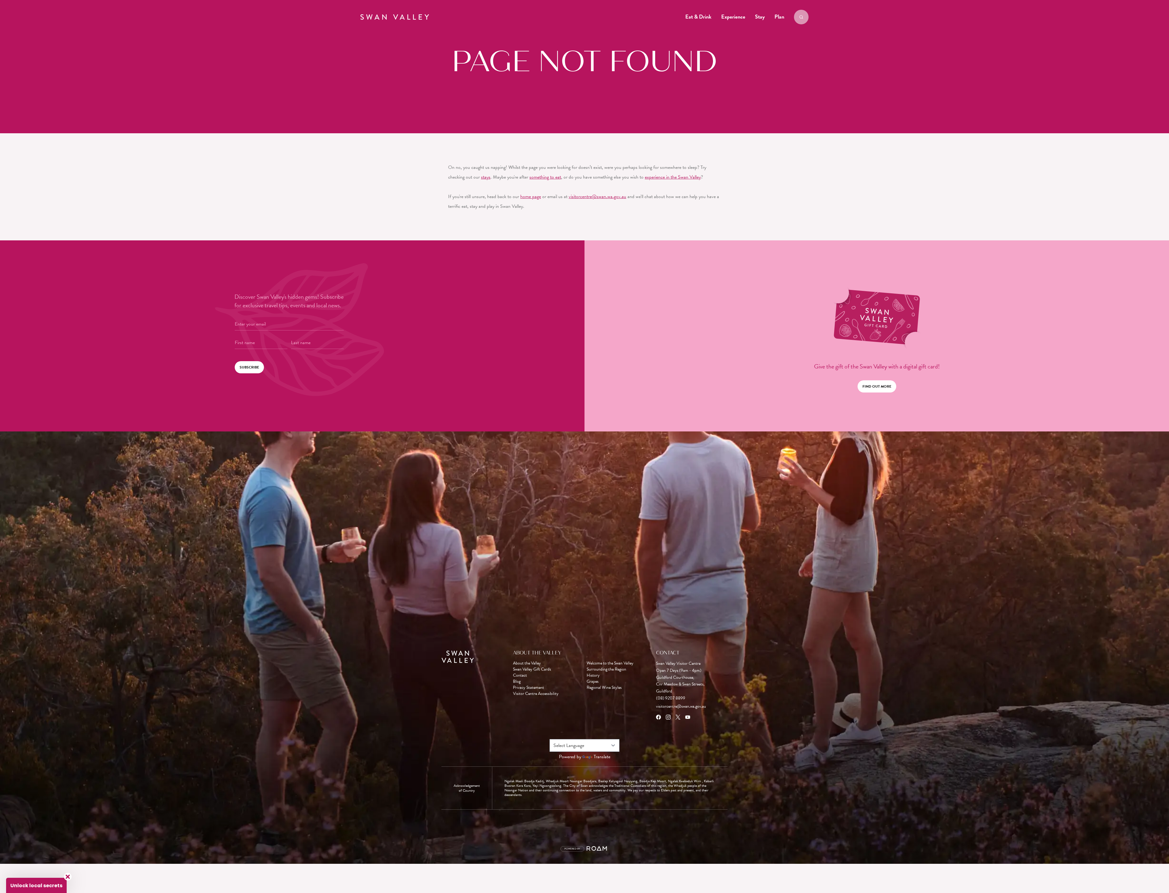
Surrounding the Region (606, 669)
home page (530, 196)
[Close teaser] (68, 877)
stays (485, 177)
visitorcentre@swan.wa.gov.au (597, 196)
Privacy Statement (528, 688)
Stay (760, 16)
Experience (733, 16)
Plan (779, 16)
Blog (517, 681)
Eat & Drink (698, 16)
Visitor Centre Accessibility (536, 694)
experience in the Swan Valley (673, 177)
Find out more (876, 386)
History (593, 675)
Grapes (593, 681)
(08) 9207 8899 (670, 698)
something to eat (545, 177)
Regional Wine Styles (604, 688)
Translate (602, 756)
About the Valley (527, 663)
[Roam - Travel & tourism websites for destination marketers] (598, 849)
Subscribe (249, 367)
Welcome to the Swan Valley (610, 663)
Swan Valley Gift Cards (532, 669)
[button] (36, 885)
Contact (520, 675)
